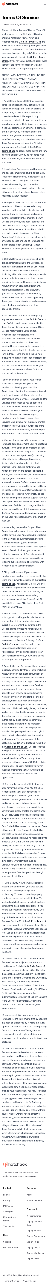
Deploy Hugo (33, 1242)
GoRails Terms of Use (30, 41)
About (29, 1195)
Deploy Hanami (34, 1230)
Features (7, 1195)
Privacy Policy (29, 1281)
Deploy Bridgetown (36, 1236)
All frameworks (34, 1216)
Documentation (10, 1247)
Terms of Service (11, 1281)
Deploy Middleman (36, 1253)
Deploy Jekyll (33, 1247)
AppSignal (8, 1211)
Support (7, 1242)
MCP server (8, 1206)
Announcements (34, 1200)
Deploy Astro (33, 1259)
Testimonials (9, 1226)
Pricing (6, 1200)
